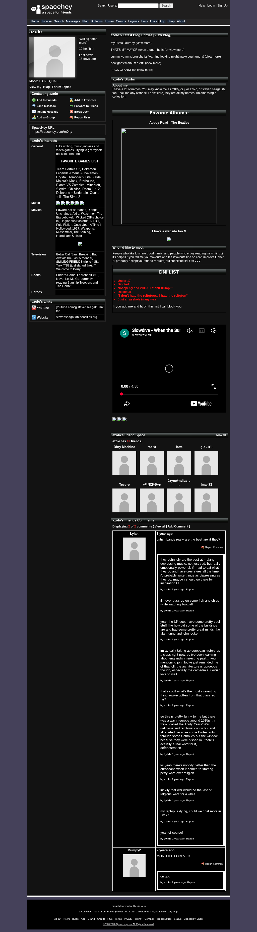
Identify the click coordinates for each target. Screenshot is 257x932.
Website (42, 317)
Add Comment (178, 526)
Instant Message (47, 111)
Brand (91, 918)
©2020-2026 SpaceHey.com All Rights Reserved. (128, 924)
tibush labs (139, 906)
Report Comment (214, 547)
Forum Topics (61, 87)
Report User (82, 117)
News (66, 918)
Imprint (138, 918)
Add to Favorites (85, 100)
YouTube (42, 308)
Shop (171, 21)
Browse (46, 21)
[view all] (221, 434)
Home (35, 21)
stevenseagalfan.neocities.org (76, 317)
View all (160, 526)
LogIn (211, 5)
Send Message (46, 105)
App (162, 21)
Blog (85, 21)
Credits (101, 918)
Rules (75, 918)
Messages (73, 21)
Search (166, 5)
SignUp (222, 5)
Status (177, 918)
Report (190, 589)
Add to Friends (46, 100)
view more (144, 43)
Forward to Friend (86, 105)
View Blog (162, 35)
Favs (144, 21)
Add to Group (45, 117)
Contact (149, 918)
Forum (109, 21)
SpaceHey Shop (193, 918)
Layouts (133, 21)
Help (202, 5)
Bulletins (97, 21)
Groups (121, 21)
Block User (81, 111)
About (181, 21)
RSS (110, 918)
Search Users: (107, 5)
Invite (153, 21)
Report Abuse (164, 918)
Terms (118, 918)
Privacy (128, 918)
